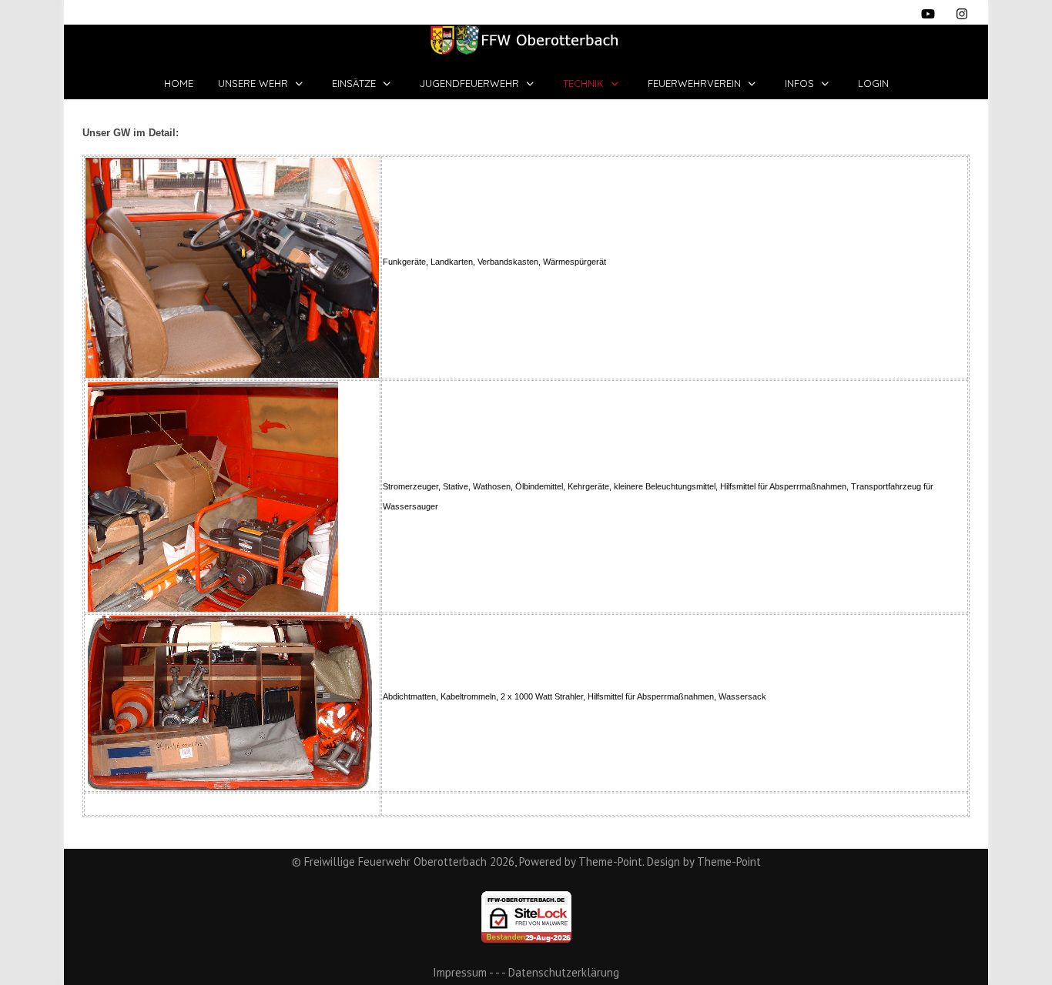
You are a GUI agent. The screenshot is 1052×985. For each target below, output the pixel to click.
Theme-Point (610, 861)
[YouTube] (928, 14)
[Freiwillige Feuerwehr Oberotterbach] (526, 40)
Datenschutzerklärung (563, 972)
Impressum (460, 972)
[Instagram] (962, 14)
